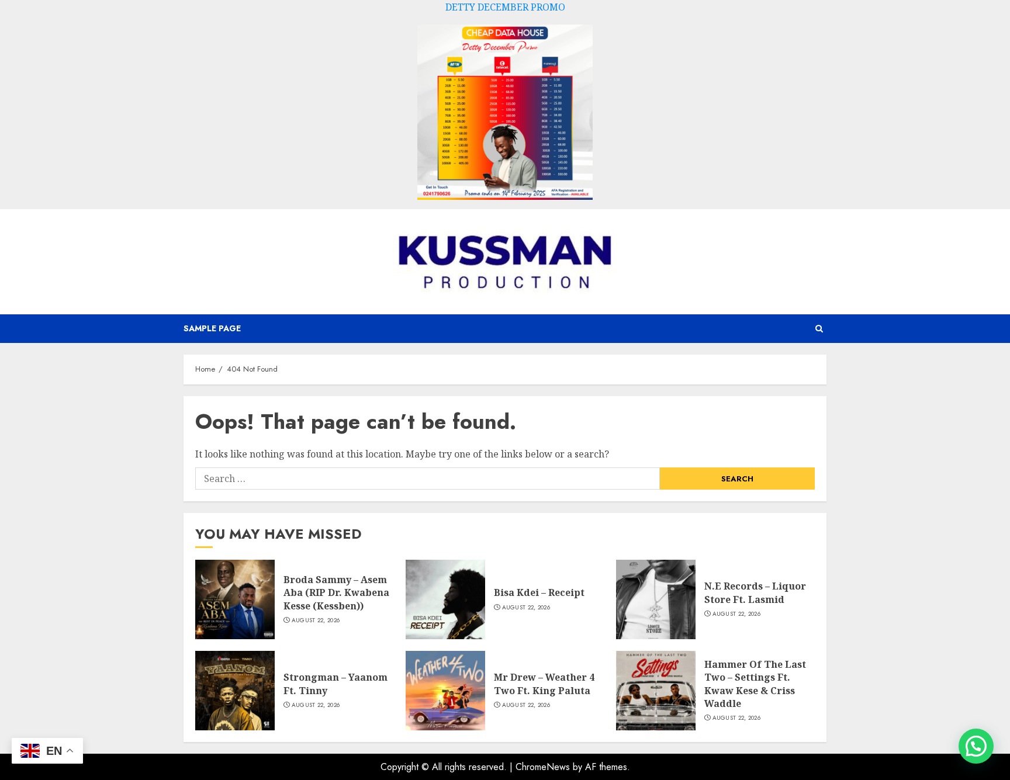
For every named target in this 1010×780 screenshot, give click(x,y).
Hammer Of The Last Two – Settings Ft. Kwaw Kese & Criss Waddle (755, 684)
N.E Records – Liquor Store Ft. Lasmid (755, 592)
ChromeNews (543, 767)
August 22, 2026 (316, 620)
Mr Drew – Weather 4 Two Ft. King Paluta (544, 683)
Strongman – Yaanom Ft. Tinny (335, 683)
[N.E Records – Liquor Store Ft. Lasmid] (656, 599)
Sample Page (212, 328)
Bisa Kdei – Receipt (539, 592)
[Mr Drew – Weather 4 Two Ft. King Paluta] (445, 690)
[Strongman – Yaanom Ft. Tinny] (235, 690)
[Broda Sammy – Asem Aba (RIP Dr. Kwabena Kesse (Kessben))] (235, 599)
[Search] (819, 328)
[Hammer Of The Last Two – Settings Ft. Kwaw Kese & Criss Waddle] (656, 690)
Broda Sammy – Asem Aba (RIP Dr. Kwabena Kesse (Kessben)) (336, 592)
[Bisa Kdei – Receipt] (445, 599)
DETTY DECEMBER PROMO (505, 7)
